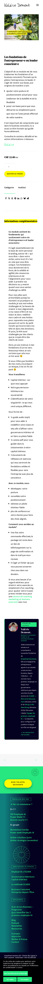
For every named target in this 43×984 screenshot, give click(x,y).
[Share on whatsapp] (21, 198)
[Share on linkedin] (18, 198)
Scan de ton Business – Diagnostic (22, 908)
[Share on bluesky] (24, 198)
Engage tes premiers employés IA (28, 716)
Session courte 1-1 (18, 820)
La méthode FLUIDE (20, 884)
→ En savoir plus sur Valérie (27, 734)
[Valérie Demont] (17, 5)
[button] (37, 5)
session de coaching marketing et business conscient (20, 599)
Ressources (16, 929)
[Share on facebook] (6, 198)
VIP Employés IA (18, 814)
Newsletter (16, 926)
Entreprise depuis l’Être (22, 892)
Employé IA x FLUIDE (21, 872)
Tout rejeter (9, 979)
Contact (15, 942)
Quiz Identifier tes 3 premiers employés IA (21, 914)
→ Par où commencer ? (21, 804)
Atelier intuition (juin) (21, 837)
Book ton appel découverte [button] (18, 783)
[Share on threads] (12, 198)
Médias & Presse (19, 939)
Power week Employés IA (22, 833)
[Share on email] (27, 198)
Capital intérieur (19, 879)
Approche (16, 936)
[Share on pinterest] (15, 198)
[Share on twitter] (9, 198)
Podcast (15, 923)
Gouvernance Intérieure (22, 877)
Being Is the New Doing (27, 706)
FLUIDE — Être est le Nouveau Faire (28, 699)
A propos (15, 934)
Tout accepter (24, 979)
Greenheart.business (28, 659)
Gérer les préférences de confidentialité (15, 973)
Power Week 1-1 (17, 817)
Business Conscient (20, 889)
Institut (22, 187)
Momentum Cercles (19, 830)
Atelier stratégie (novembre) (24, 840)
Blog (13, 920)
